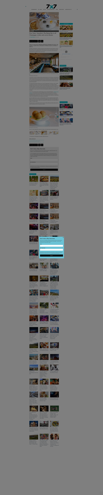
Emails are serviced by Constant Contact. (56, 253)
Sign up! (51, 255)
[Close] (63, 237)
